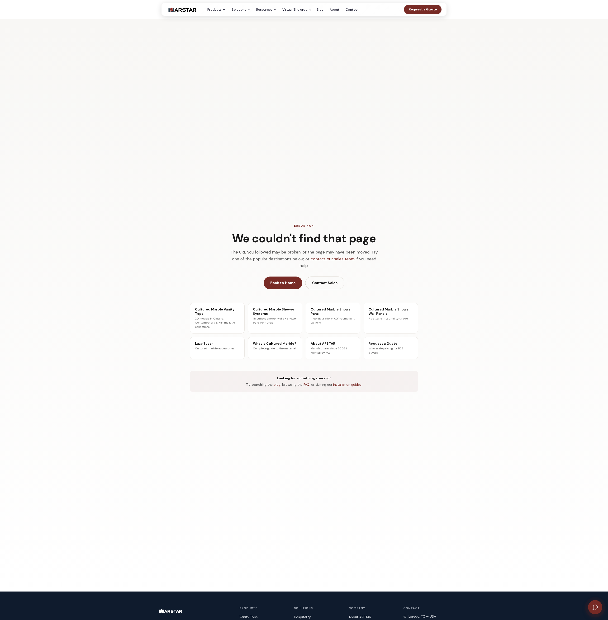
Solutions (239, 9)
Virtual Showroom (296, 9)
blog (277, 384)
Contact (352, 9)
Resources (264, 9)
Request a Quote (423, 9)
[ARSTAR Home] (182, 9)
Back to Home (283, 283)
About (334, 9)
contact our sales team (333, 259)
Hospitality (302, 617)
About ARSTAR (360, 617)
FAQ (306, 384)
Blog (320, 9)
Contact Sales (324, 283)
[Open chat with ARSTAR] (595, 607)
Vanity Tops (248, 617)
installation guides (347, 384)
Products (214, 9)
